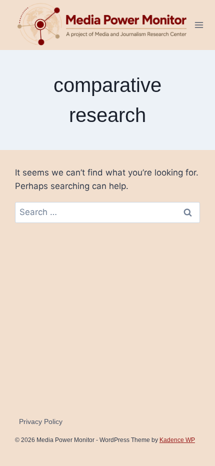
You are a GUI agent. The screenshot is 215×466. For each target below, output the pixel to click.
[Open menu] (199, 24)
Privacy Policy (40, 422)
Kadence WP (177, 440)
